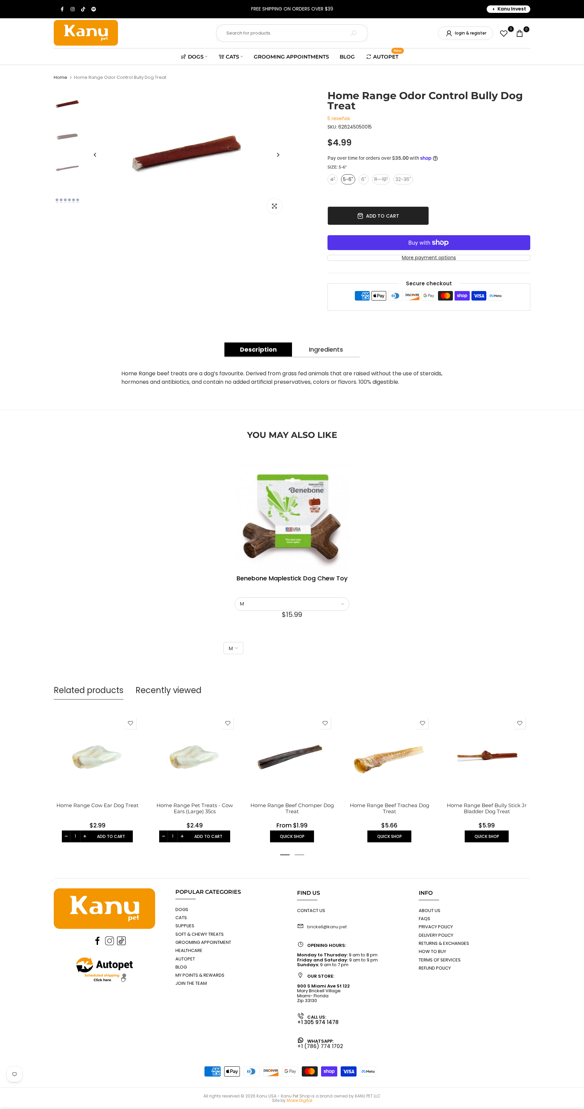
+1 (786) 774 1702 (320, 1046)
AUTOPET (387, 56)
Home (60, 77)
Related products (88, 690)
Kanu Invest (511, 8)
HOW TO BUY (432, 951)
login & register (470, 33)
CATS (232, 56)
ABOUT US (429, 910)
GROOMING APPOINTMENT (203, 942)
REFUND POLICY (435, 968)
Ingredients (326, 349)
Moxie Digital (299, 1100)
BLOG (347, 56)
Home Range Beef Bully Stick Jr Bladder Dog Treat (487, 808)
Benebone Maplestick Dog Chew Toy (292, 578)
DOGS (195, 56)
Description (258, 349)
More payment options (429, 258)
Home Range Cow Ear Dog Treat (97, 805)
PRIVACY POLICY (436, 927)
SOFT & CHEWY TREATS (199, 934)
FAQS (424, 918)
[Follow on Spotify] (94, 9)
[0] (504, 33)
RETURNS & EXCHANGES (444, 943)
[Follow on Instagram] (73, 9)
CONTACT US (311, 910)
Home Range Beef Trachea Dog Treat (389, 808)
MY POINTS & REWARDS (199, 975)
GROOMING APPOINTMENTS (291, 56)
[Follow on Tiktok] (83, 9)
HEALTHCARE (188, 950)
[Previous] (95, 154)
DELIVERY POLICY (436, 935)
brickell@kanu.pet (327, 927)
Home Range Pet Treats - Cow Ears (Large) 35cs (194, 808)
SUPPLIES (184, 926)
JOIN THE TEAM (191, 983)
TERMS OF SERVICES (440, 960)
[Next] (277, 154)
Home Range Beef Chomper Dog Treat (292, 808)
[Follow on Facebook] (62, 9)
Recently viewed (168, 690)
